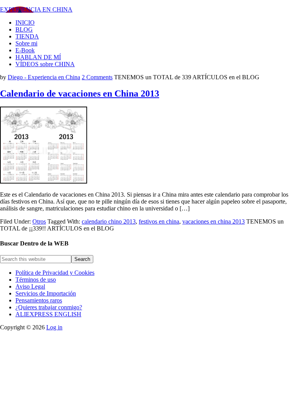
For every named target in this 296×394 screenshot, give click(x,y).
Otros (39, 221)
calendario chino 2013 (109, 221)
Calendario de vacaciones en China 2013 (79, 93)
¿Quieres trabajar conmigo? (48, 307)
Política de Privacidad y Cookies (54, 272)
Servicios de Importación (45, 293)
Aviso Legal (30, 286)
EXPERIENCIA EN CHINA (36, 9)
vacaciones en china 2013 (213, 221)
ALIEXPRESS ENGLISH (48, 314)
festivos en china (159, 221)
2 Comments (97, 77)
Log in (54, 327)
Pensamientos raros (38, 300)
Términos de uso (35, 279)
